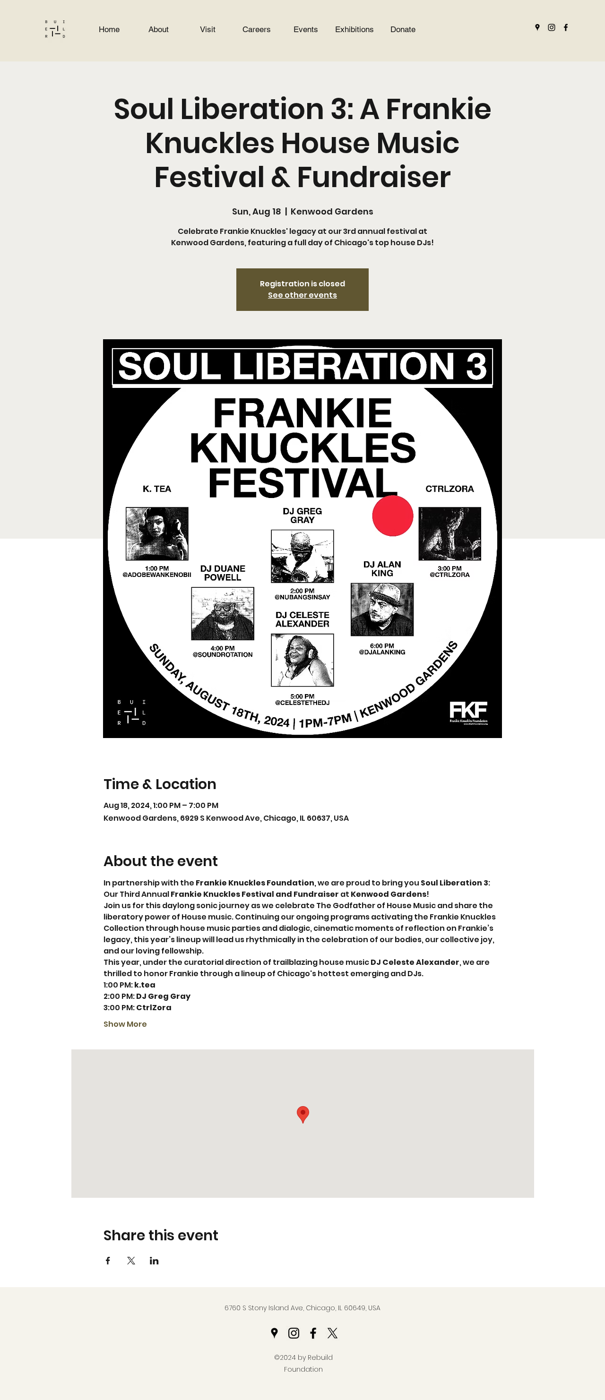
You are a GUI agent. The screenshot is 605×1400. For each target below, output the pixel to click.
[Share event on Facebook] (108, 1260)
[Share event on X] (131, 1260)
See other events (302, 295)
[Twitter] (332, 1333)
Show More (125, 1024)
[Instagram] (551, 27)
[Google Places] (537, 27)
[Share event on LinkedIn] (154, 1260)
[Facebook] (565, 27)
